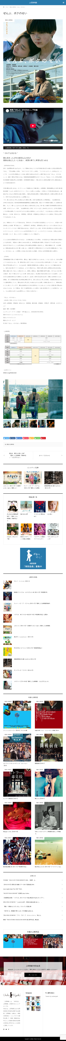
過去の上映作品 (10, 444)
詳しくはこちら (33, 975)
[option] (33, 399)
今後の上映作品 (33, 932)
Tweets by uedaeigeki (51, 996)
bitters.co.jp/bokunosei (9, 373)
